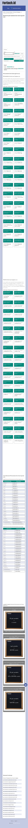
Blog (8, 8)
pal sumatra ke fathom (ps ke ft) (9, 816)
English (16, 820)
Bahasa (12, 820)
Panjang (5, 49)
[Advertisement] (14, 32)
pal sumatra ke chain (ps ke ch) (8, 808)
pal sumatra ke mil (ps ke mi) (8, 800)
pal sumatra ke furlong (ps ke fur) (9, 806)
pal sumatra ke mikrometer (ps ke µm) (10, 785)
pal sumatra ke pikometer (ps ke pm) (9, 780)
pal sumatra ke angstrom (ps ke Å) (9, 781)
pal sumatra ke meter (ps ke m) (8, 793)
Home (4, 12)
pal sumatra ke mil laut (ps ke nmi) (9, 802)
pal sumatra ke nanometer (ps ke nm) (10, 783)
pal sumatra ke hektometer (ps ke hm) (10, 797)
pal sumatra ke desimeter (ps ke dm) (9, 791)
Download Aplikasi (17, 8)
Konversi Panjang (16, 12)
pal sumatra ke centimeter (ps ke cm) (10, 789)
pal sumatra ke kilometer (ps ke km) (9, 799)
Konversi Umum (9, 12)
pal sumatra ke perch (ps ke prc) (9, 814)
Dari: (5, 52)
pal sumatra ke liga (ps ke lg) (8, 804)
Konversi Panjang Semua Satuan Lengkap (10, 778)
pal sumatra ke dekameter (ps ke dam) (10, 795)
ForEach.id (11, 823)
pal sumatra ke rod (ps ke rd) (8, 810)
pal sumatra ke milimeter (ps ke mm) (9, 787)
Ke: (14, 52)
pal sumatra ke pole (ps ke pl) (8, 812)
